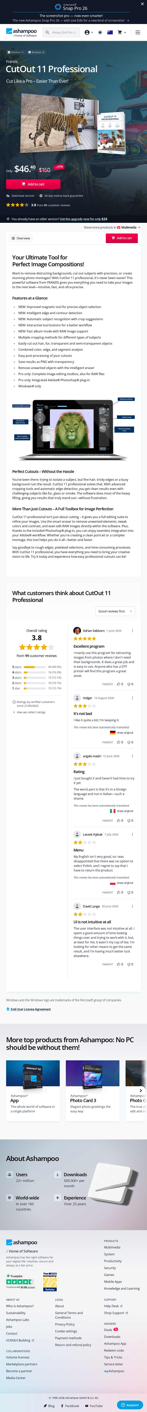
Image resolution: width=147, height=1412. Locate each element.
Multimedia (112, 1247)
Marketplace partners (21, 1364)
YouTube (96, 1406)
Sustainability (15, 1313)
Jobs (9, 1327)
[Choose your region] (110, 32)
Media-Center (16, 1378)
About (59, 1306)
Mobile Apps (113, 1282)
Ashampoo (114, 1371)
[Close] (142, 4)
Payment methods (68, 1338)
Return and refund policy (73, 1345)
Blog (51, 1406)
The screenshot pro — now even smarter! (71, 15)
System (109, 1254)
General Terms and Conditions (69, 1315)
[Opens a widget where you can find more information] (130, 1405)
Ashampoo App (115, 1343)
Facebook (72, 1406)
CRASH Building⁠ (18, 1340)
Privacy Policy (65, 1324)
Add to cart (36, 184)
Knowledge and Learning (122, 1288)
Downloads (112, 1337)
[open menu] (137, 32)
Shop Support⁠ (114, 1313)
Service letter (113, 1364)
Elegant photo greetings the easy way (90, 1109)
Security (110, 1268)
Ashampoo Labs (17, 1320)
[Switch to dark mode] (100, 32)
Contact (11, 1333)
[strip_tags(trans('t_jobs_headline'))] (50, 1282)
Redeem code (114, 1350)
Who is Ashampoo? (20, 1306)
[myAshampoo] (88, 32)
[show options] (132, 631)
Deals (110, 1330)
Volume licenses (17, 1357)
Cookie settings (66, 1331)
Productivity (113, 1261)
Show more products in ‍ (110, 227)
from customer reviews (50, 205)
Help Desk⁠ (111, 1306)
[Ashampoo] (21, 1242)
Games (109, 1275)
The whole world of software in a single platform (33, 1109)
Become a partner (19, 1371)
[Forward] (140, 1090)
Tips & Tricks (113, 1357)
